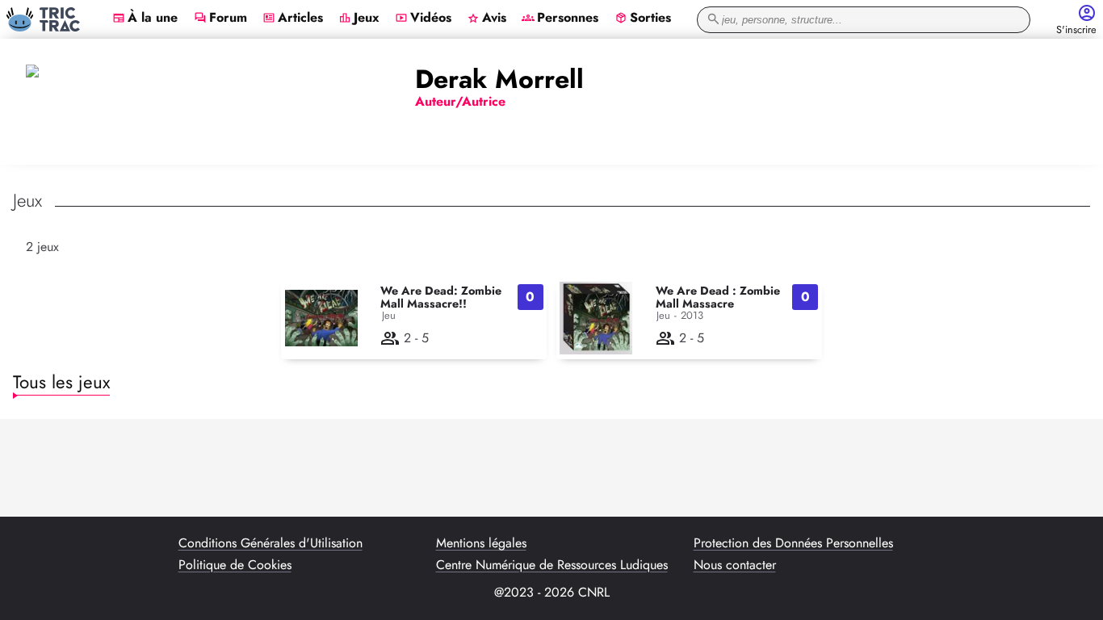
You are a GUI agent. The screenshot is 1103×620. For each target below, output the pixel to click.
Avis (486, 18)
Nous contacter (735, 565)
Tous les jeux (61, 382)
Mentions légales (481, 543)
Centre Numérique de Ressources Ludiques (552, 565)
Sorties (642, 18)
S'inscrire (1076, 30)
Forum (220, 18)
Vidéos (423, 18)
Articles (292, 18)
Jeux (359, 18)
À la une (145, 18)
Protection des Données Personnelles (793, 543)
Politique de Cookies (234, 565)
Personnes (560, 18)
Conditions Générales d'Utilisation (270, 543)
